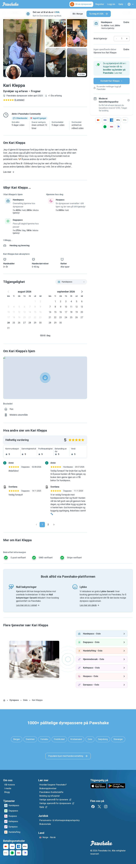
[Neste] (54, 524)
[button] (112, 68)
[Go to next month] (81, 291)
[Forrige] (36, 524)
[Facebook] (93, 806)
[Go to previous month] (8, 291)
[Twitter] (99, 806)
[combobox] (71, 281)
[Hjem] (4, 700)
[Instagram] (105, 806)
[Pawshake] (10, 4)
